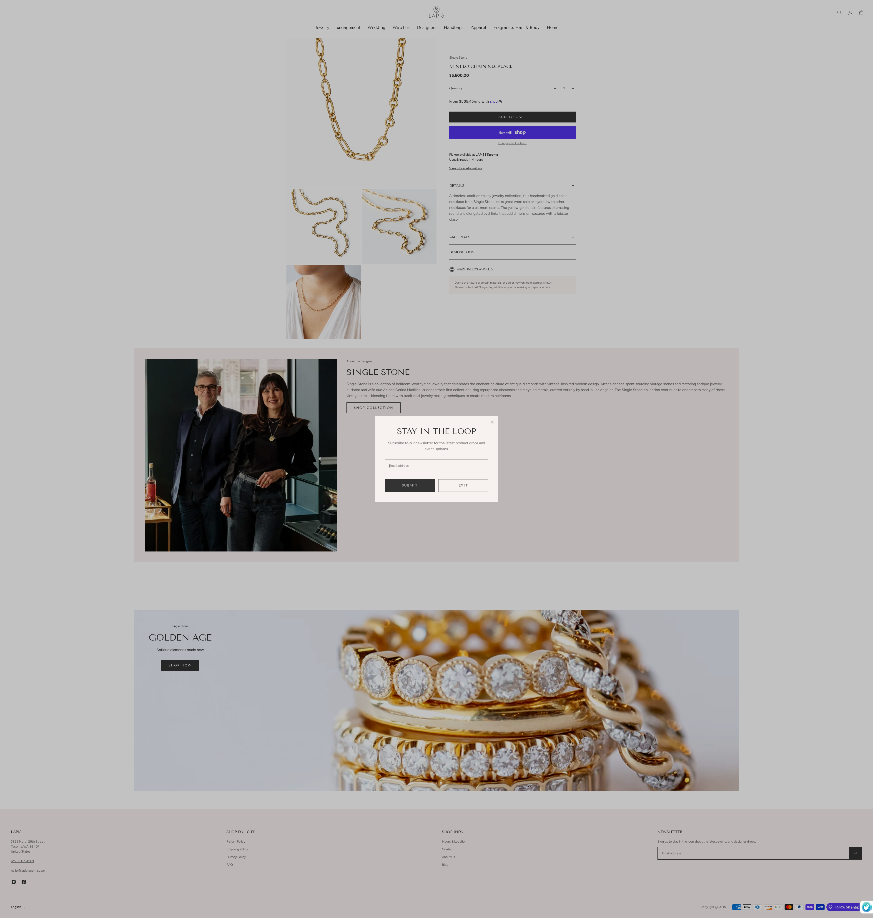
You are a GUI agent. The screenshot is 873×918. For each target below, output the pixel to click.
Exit (463, 485)
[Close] (492, 422)
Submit (410, 485)
